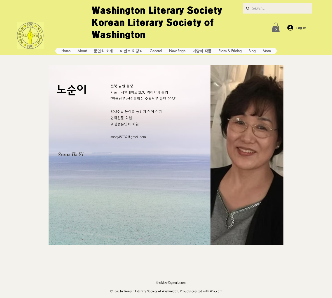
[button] (276, 27)
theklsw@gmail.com (171, 282)
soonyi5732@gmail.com (128, 137)
